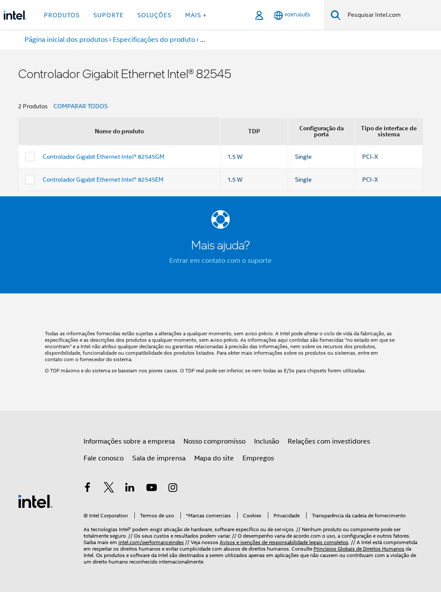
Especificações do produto (154, 39)
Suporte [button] (108, 15)
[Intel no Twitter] (109, 489)
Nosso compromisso (214, 441)
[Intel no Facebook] (87, 489)
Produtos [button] (62, 15)
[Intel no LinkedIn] (130, 489)
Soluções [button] (154, 15)
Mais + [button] (196, 15)
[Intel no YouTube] (151, 489)
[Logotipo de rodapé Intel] (35, 501)
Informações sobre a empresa (129, 441)
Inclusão (266, 441)
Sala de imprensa (159, 458)
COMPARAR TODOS (80, 106)
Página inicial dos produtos (66, 39)
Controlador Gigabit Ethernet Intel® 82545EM (103, 179)
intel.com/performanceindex (151, 542)
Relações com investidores (329, 441)
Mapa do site (214, 458)
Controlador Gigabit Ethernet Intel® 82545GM (104, 157)
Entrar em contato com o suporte (220, 260)
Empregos (258, 458)
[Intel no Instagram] (172, 489)
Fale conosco (104, 458)
